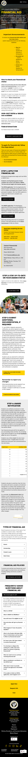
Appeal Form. (9, 102)
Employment (14, 729)
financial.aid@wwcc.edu (13, 255)
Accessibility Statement (4, 750)
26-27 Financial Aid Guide (10, 159)
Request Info (14, 688)
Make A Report (14, 733)
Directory (14, 727)
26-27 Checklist (8, 161)
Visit (14, 693)
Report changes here (14, 97)
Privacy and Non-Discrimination (15, 750)
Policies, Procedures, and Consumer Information (14, 731)
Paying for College (9, 9)
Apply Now (14, 684)
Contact (14, 725)
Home (2, 9)
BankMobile (24, 433)
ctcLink (10, 88)
